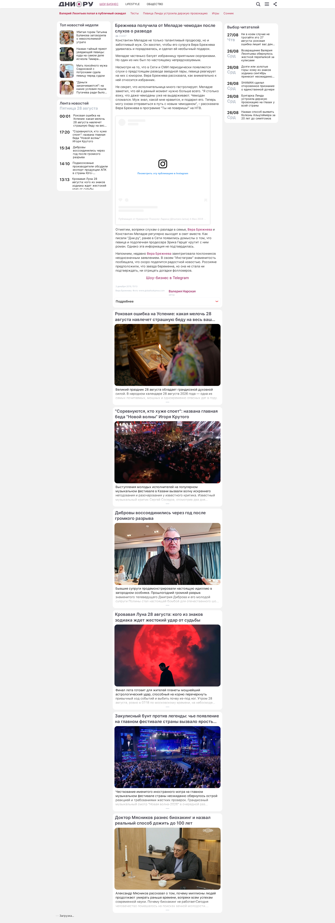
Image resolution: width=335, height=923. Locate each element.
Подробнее (125, 301)
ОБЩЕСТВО (155, 4)
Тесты (134, 13)
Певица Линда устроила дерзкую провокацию (175, 13)
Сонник (229, 13)
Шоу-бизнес (108, 4)
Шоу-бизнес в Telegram (167, 278)
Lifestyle (132, 4)
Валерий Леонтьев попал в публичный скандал (92, 13)
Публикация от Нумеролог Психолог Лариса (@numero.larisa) (153, 218)
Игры (215, 13)
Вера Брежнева (200, 229)
